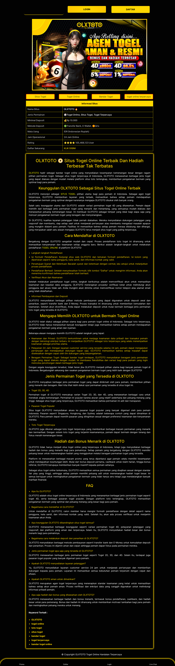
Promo (21, 664)
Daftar (65, 664)
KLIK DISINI (70, 148)
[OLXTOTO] (44, 9)
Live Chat (153, 664)
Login (109, 664)
